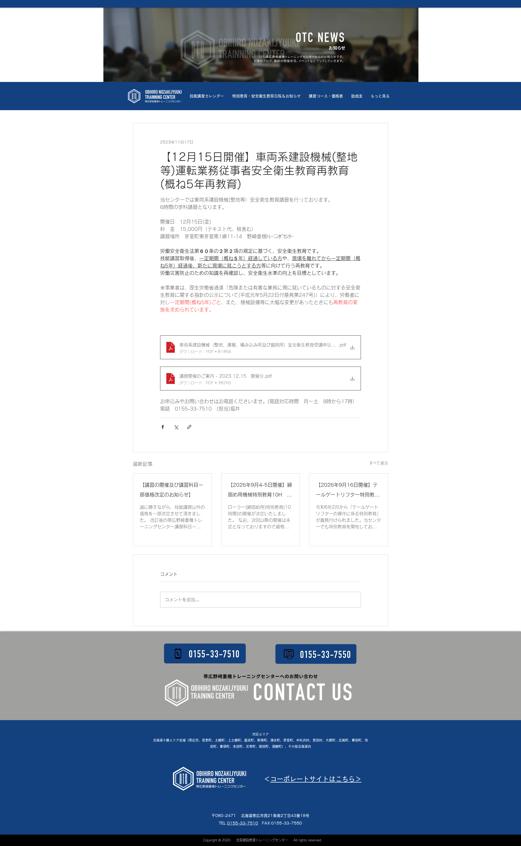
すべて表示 (378, 463)
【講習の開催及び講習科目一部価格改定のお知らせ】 (171, 489)
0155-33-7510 (242, 784)
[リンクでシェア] (189, 427)
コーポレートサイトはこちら (312, 740)
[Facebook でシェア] (162, 427)
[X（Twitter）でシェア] (176, 427)
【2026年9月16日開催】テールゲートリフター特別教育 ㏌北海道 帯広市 (348, 491)
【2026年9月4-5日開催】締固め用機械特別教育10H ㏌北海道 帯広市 (260, 491)
